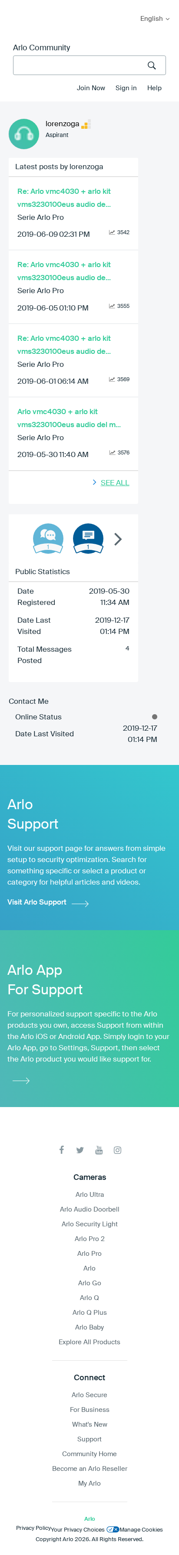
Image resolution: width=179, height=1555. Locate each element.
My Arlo (12, 5)
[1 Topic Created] (88, 538)
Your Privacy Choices (78, 1530)
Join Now (91, 88)
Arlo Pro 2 (90, 1239)
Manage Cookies (141, 1530)
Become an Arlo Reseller (89, 1469)
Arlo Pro (89, 1254)
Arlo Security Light (90, 1224)
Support (89, 1439)
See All (115, 483)
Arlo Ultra (90, 1195)
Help (154, 88)
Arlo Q (89, 1298)
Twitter (80, 1150)
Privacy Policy (33, 1528)
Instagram (117, 1150)
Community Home (89, 1454)
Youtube (98, 1150)
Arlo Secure (89, 1395)
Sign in (126, 88)
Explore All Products (89, 1342)
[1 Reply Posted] (48, 538)
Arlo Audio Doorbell (89, 1209)
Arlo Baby (89, 1327)
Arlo (89, 1268)
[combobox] (89, 65)
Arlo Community (41, 48)
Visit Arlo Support (36, 902)
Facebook (61, 1150)
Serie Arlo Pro (40, 218)
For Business (89, 1410)
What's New (89, 1424)
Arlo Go (89, 1283)
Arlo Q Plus (90, 1313)
